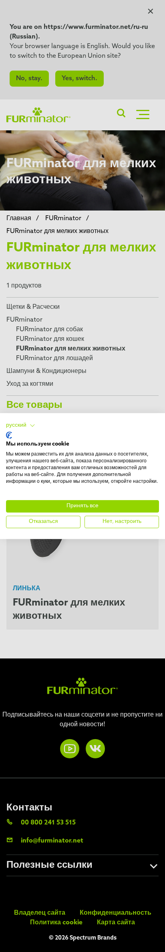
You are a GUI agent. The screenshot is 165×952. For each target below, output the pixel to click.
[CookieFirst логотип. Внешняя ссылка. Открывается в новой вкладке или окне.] (9, 435)
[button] (20, 425)
